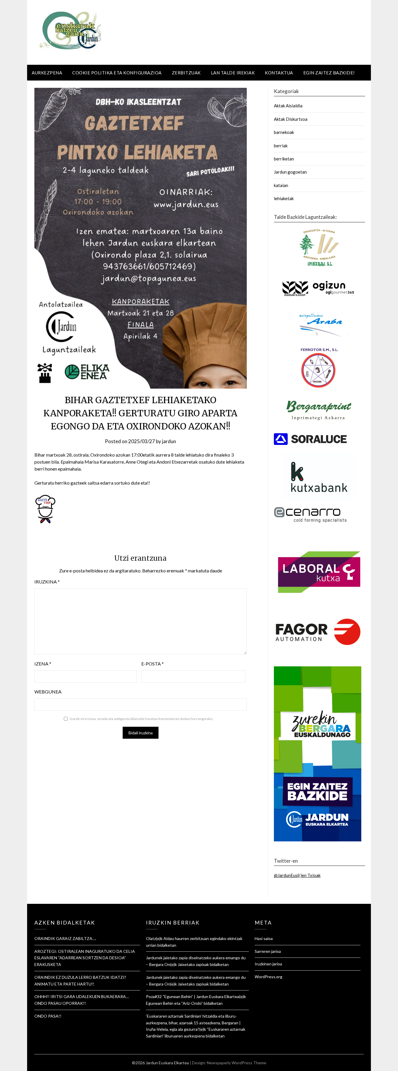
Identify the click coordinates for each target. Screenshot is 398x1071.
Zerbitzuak (186, 72)
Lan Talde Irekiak (233, 72)
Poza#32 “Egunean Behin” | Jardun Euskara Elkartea (192, 996)
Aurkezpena (47, 72)
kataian (281, 185)
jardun (169, 441)
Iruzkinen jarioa (268, 963)
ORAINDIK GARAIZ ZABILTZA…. (65, 938)
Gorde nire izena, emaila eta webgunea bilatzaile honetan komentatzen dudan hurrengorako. (141, 719)
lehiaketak (284, 198)
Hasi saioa (264, 938)
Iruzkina (47, 581)
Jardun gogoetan (290, 171)
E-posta (152, 663)
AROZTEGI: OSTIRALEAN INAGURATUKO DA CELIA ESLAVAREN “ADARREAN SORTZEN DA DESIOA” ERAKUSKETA (84, 958)
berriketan (284, 158)
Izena (42, 663)
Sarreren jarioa (268, 951)
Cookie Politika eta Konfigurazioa (117, 72)
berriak (281, 145)
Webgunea (47, 691)
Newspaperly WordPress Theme (236, 1062)
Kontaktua (279, 72)
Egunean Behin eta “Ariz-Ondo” (174, 1003)
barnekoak (284, 132)
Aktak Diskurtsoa (290, 119)
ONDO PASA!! (47, 1016)
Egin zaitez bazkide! (329, 72)
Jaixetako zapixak (193, 964)
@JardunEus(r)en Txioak (297, 875)
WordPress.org (268, 976)
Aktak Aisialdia (288, 105)
